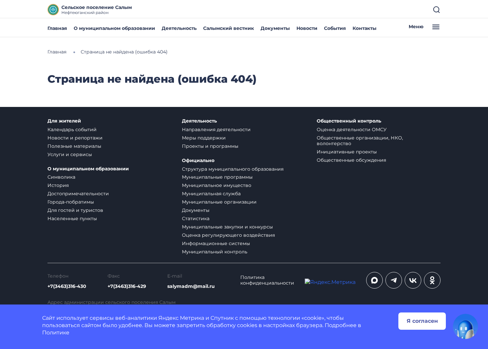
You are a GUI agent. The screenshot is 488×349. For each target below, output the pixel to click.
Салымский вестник (228, 28)
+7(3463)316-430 (66, 286)
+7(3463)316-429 (127, 286)
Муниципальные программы (217, 177)
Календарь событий (72, 129)
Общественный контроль (349, 121)
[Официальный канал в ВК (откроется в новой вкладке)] (413, 280)
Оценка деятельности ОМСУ (352, 129)
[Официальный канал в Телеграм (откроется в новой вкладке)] (393, 280)
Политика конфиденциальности (267, 280)
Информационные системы (216, 243)
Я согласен (422, 321)
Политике (55, 332)
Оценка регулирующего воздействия (228, 235)
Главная (57, 28)
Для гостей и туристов (75, 210)
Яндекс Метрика (181, 318)
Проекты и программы (210, 146)
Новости (306, 28)
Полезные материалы (74, 146)
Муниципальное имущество (216, 185)
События (335, 28)
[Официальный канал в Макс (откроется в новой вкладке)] (374, 280)
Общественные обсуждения (351, 160)
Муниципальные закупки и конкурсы (227, 227)
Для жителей (64, 121)
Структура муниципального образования (233, 169)
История (58, 185)
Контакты (364, 28)
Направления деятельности (216, 129)
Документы (275, 28)
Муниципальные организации (219, 202)
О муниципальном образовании (114, 28)
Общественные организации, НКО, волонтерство (360, 140)
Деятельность (179, 28)
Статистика (195, 218)
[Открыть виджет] (465, 326)
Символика (61, 177)
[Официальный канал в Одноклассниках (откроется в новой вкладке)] (432, 280)
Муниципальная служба (211, 194)
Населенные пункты (72, 218)
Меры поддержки (204, 138)
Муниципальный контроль (214, 252)
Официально (198, 160)
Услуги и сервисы (69, 154)
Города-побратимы (70, 202)
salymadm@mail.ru (191, 286)
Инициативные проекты (347, 152)
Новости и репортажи (75, 138)
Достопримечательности (78, 194)
